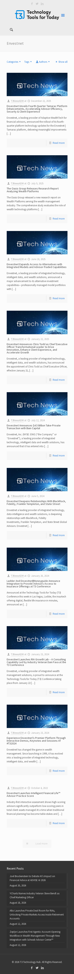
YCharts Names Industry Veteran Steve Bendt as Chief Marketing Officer (34, 895)
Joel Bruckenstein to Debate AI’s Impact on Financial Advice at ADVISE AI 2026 (32, 878)
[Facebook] (32, 4)
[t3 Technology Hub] (37, 15)
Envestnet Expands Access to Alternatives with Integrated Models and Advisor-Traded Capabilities (37, 265)
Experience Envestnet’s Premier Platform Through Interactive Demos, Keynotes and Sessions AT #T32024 (36, 740)
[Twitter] (37, 4)
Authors (43, 61)
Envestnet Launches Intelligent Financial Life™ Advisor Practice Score (33, 794)
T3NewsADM (17, 101)
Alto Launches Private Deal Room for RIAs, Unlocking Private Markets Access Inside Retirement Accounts (37, 914)
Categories (12, 61)
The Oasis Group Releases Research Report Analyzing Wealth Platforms (33, 190)
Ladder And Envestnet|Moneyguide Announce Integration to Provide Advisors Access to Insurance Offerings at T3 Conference (33, 583)
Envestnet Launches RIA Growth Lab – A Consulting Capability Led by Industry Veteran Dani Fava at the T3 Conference (36, 662)
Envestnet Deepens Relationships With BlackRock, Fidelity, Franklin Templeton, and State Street (36, 502)
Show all (62, 61)
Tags (26, 61)
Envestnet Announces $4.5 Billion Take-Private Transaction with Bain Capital (34, 427)
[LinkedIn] (42, 4)
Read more (59, 143)
